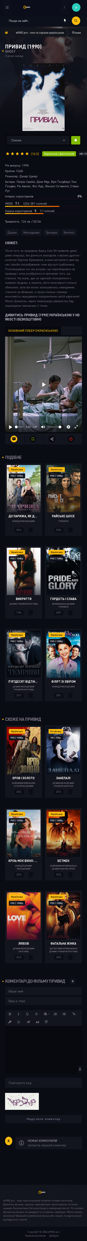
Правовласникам (35, 1235)
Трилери (51, 232)
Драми (12, 232)
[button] (10, 1014)
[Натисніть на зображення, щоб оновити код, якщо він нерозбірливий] (22, 1101)
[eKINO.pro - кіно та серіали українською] (28, 7)
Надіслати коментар (44, 1119)
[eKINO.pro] (43, 1194)
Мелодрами (31, 232)
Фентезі (69, 232)
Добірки (54, 1235)
